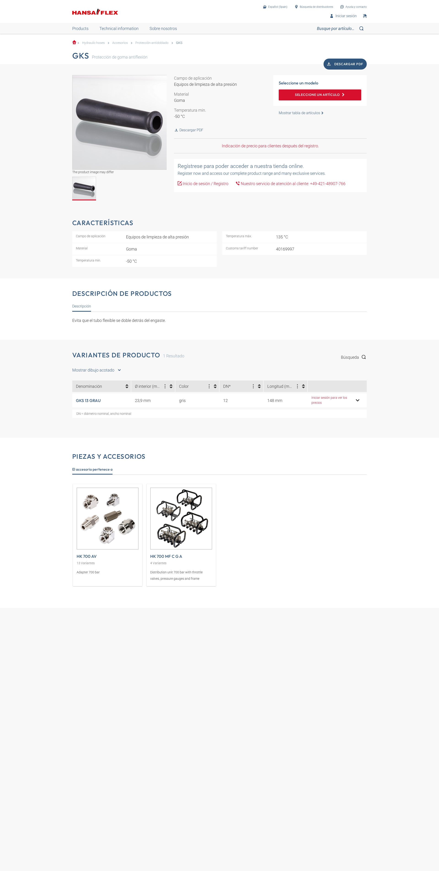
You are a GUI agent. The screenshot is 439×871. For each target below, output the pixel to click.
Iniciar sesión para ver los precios (329, 400)
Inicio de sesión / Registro (205, 183)
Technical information (119, 28)
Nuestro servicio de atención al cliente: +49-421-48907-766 (292, 183)
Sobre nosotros (163, 28)
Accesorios (120, 43)
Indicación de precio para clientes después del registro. (270, 145)
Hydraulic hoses (93, 43)
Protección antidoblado (152, 43)
